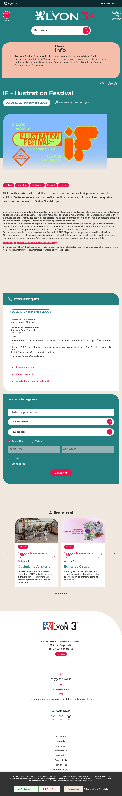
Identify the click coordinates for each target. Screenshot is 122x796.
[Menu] (6, 15)
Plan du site (61, 765)
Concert (51, 185)
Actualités (61, 737)
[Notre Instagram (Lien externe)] (61, 717)
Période (38, 441)
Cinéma (63, 185)
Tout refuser (51, 789)
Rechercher (41, 30)
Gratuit (15, 459)
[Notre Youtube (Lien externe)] (69, 717)
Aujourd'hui (18, 441)
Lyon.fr (12, 3)
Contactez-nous (61, 690)
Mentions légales (61, 770)
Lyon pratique (108, 3)
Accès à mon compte (115, 15)
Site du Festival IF (24, 374)
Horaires (61, 654)
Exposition (22, 185)
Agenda (61, 741)
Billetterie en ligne (24, 367)
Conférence (37, 185)
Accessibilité (61, 760)
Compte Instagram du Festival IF (32, 381)
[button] (102, 83)
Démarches (61, 751)
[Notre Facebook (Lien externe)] (53, 717)
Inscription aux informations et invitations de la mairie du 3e (61, 699)
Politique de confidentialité (96, 789)
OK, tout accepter (28, 789)
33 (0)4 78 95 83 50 (61, 679)
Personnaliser (73, 789)
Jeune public (18, 464)
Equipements (61, 746)
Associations (61, 756)
